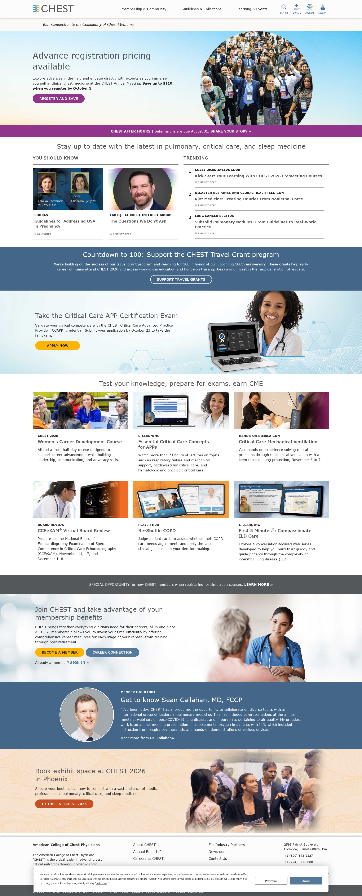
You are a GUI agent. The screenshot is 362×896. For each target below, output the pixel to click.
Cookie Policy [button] (235, 878)
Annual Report (146, 852)
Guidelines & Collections (201, 9)
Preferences (271, 880)
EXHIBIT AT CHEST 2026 (64, 804)
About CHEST (144, 845)
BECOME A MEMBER (60, 652)
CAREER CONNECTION (112, 652)
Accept (306, 880)
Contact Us (218, 858)
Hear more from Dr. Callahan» (147, 738)
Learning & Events (252, 9)
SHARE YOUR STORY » (231, 131)
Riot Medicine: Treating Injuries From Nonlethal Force (249, 199)
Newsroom (218, 852)
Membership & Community (144, 9)
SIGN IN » (79, 662)
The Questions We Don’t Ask (138, 221)
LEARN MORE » (258, 584)
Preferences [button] (101, 883)
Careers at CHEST (148, 858)
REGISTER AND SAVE (58, 98)
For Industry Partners (227, 845)
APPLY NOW (58, 346)
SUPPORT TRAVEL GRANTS (181, 279)
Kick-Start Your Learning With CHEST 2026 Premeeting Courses (258, 176)
